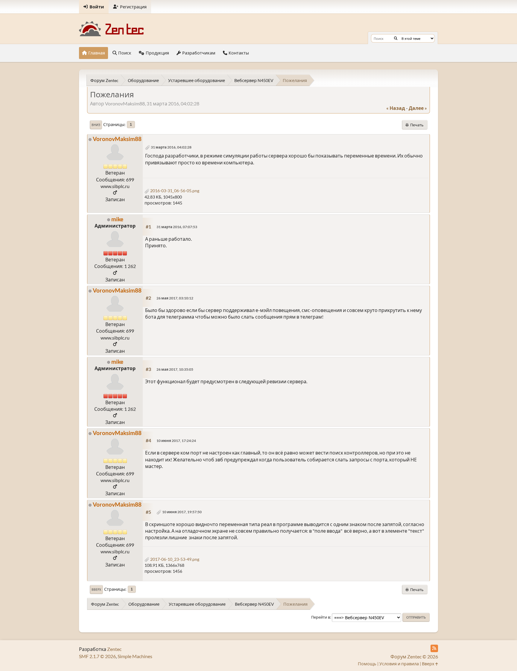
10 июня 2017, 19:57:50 (182, 512)
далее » (418, 108)
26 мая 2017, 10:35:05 (174, 369)
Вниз (96, 125)
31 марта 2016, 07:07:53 (176, 227)
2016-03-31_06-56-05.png (174, 190)
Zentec (114, 649)
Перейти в (320, 617)
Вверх (96, 589)
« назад (395, 108)
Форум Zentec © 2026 (414, 656)
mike (117, 219)
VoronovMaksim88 (117, 138)
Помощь (367, 663)
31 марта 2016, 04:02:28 (171, 147)
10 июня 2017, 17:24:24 (176, 441)
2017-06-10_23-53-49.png (174, 559)
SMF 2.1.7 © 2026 (97, 656)
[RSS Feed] (434, 648)
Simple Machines (135, 656)
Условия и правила (399, 663)
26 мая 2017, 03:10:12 (174, 298)
